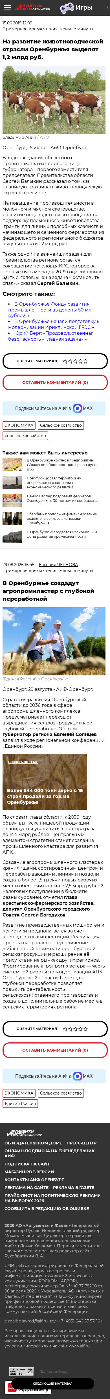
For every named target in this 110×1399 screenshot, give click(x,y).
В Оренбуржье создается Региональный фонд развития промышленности (62, 534)
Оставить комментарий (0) (55, 382)
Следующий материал (52, 1384)
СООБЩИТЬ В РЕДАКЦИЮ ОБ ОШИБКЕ (47, 1208)
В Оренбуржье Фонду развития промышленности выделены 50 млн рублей (51, 309)
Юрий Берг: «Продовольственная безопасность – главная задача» (51, 336)
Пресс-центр (81, 1143)
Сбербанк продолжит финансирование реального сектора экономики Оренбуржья (62, 518)
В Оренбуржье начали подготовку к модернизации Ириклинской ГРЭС (53, 324)
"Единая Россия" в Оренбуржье (35, 679)
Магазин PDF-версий (29, 1171)
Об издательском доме (33, 1143)
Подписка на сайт (27, 1164)
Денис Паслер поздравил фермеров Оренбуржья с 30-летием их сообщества (62, 498)
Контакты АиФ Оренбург (34, 1179)
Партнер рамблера (53, 1371)
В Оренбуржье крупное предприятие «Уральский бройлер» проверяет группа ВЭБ (62, 464)
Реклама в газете (73, 1187)
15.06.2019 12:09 (17, 23)
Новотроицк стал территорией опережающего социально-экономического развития (54, 482)
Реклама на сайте (27, 1187)
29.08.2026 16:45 (18, 564)
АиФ (44, 137)
